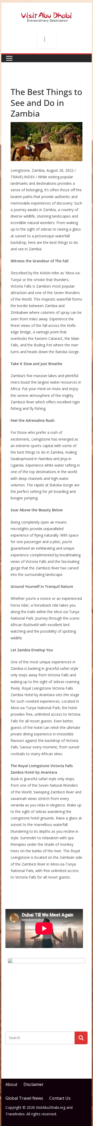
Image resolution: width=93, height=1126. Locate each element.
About (11, 1084)
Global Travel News (24, 1098)
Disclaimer (34, 1084)
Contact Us (60, 1098)
